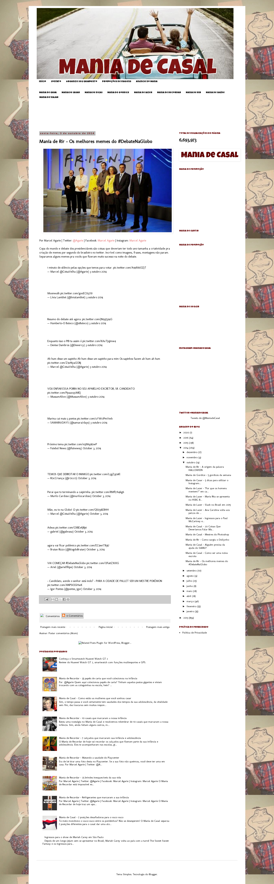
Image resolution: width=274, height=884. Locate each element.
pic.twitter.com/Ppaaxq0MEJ (64, 392)
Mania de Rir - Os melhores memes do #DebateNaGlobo (207, 563)
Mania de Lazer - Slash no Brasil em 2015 (208, 504)
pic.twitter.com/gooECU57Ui (76, 293)
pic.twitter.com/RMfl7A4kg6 (108, 492)
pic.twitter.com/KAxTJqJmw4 (99, 341)
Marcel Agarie (106, 240)
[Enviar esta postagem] (46, 599)
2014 (186, 447)
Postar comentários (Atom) (63, 633)
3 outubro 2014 (98, 271)
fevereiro (192, 606)
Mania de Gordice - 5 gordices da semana (208, 475)
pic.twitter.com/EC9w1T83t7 (93, 545)
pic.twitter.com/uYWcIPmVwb (95, 418)
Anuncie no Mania (146, 81)
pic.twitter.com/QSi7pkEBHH (92, 509)
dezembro (192, 452)
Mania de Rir (193, 93)
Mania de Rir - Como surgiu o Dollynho (207, 539)
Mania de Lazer (143, 93)
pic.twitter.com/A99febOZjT (129, 267)
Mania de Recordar (169, 93)
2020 (186, 432)
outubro (191, 462)
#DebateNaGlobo (76, 563)
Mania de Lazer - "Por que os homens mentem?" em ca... (206, 490)
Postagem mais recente (52, 626)
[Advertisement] (140, 115)
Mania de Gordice (118, 93)
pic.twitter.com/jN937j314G (97, 319)
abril (189, 596)
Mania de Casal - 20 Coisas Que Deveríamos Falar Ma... (203, 528)
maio (190, 591)
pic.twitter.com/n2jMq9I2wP (80, 444)
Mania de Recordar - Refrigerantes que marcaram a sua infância (94, 797)
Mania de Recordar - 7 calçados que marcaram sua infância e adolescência (100, 737)
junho (190, 586)
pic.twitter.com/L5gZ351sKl (105, 474)
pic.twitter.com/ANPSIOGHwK (64, 585)
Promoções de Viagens (116, 81)
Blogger (153, 874)
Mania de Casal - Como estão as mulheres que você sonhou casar (95, 698)
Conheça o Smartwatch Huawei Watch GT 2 (83, 658)
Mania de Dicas (93, 93)
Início (42, 81)
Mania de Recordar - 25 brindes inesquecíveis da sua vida (90, 777)
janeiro (191, 611)
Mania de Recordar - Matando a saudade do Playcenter (89, 757)
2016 (186, 437)
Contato (56, 81)
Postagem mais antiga (157, 626)
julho (190, 580)
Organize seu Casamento (81, 81)
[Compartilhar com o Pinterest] (68, 599)
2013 (186, 617)
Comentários (52, 616)
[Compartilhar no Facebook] (64, 599)
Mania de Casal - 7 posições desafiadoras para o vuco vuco (91, 817)
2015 (186, 442)
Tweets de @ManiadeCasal (205, 418)
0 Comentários (74, 615)
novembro (192, 457)
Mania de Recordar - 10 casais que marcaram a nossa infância (93, 718)
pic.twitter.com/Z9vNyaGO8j (64, 363)
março (191, 601)
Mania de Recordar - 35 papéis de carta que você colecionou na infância (98, 678)
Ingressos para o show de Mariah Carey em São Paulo (74, 837)
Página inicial (106, 626)
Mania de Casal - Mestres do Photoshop (207, 534)
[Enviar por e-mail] (53, 599)
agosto (190, 575)
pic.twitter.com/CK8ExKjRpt (71, 527)
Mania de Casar (71, 93)
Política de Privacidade (194, 632)
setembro (192, 570)
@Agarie (78, 240)
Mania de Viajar (48, 97)
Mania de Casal (48, 93)
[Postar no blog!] (57, 599)
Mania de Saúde (215, 93)
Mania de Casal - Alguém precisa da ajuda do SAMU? (205, 546)
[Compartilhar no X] (60, 599)
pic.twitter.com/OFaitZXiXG (102, 563)
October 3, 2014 (92, 448)
